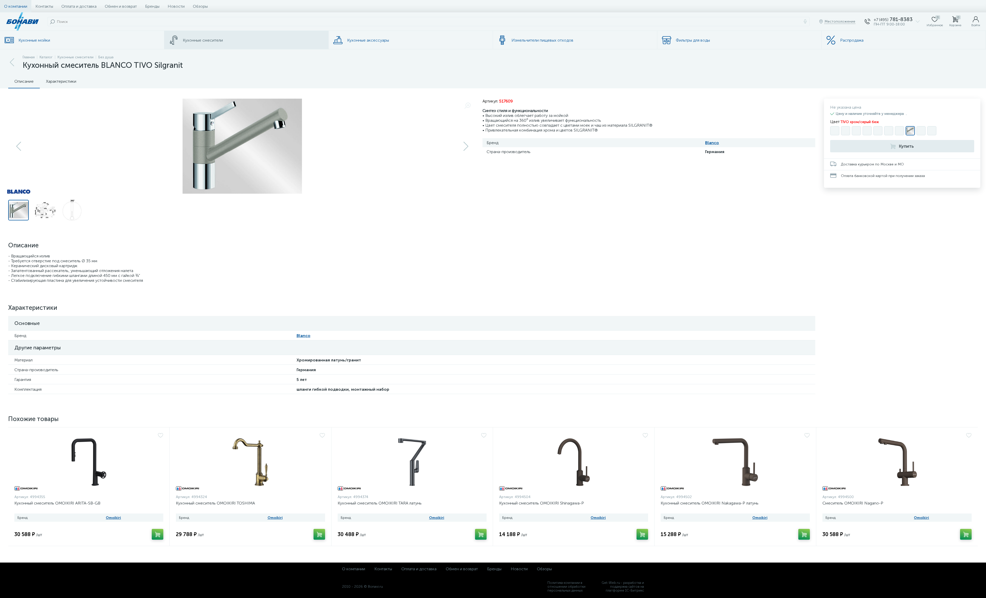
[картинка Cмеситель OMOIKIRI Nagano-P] (897, 462)
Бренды (152, 6)
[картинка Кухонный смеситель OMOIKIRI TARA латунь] (412, 462)
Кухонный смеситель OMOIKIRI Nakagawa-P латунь (710, 503)
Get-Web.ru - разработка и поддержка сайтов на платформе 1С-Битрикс (623, 586)
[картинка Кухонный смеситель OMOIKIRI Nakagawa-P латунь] (735, 462)
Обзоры (200, 6)
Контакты (44, 6)
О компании (15, 6)
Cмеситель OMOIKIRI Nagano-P (852, 503)
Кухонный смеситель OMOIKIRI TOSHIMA (215, 503)
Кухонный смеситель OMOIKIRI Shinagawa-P (541, 503)
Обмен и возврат (121, 6)
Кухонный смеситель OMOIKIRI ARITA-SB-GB (57, 503)
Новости (176, 6)
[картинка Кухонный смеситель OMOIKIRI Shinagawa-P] (573, 462)
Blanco (712, 142)
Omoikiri (113, 518)
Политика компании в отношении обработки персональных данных (566, 586)
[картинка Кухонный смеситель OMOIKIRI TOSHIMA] (250, 462)
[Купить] (157, 534)
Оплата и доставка (79, 6)
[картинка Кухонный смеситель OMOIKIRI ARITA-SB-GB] (88, 462)
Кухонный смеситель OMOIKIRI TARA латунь (380, 503)
